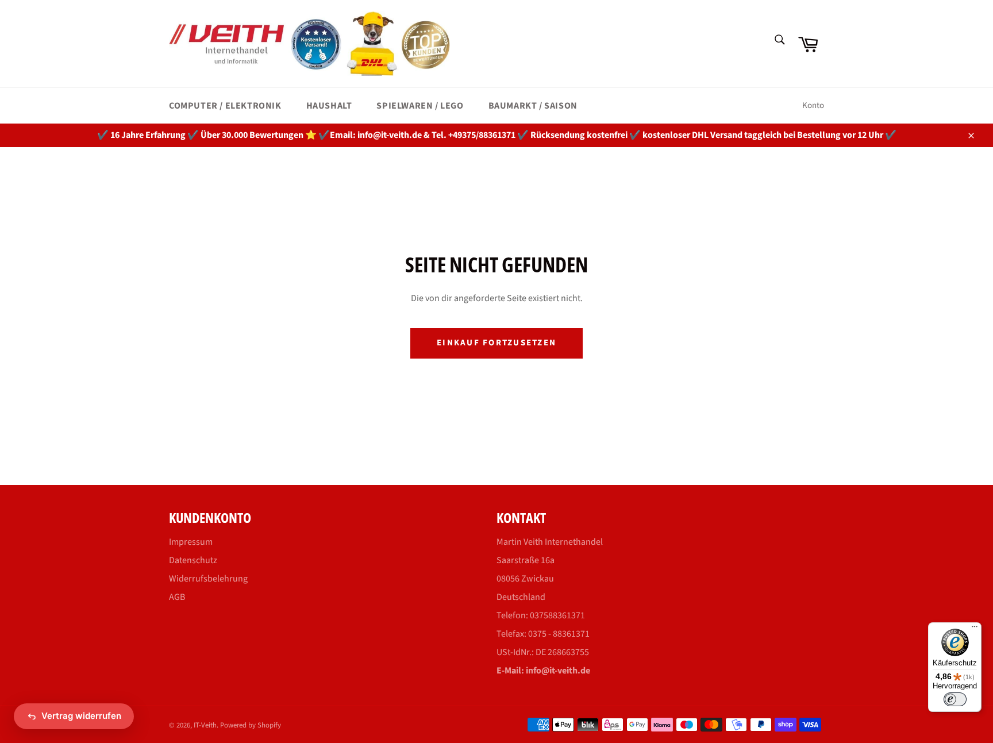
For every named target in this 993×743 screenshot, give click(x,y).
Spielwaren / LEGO (419, 105)
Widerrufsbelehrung (208, 578)
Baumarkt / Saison (533, 105)
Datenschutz (193, 560)
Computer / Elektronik (225, 105)
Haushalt (329, 105)
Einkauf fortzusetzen (496, 343)
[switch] (955, 699)
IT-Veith (205, 725)
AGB (177, 597)
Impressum (191, 542)
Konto (813, 105)
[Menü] (975, 629)
